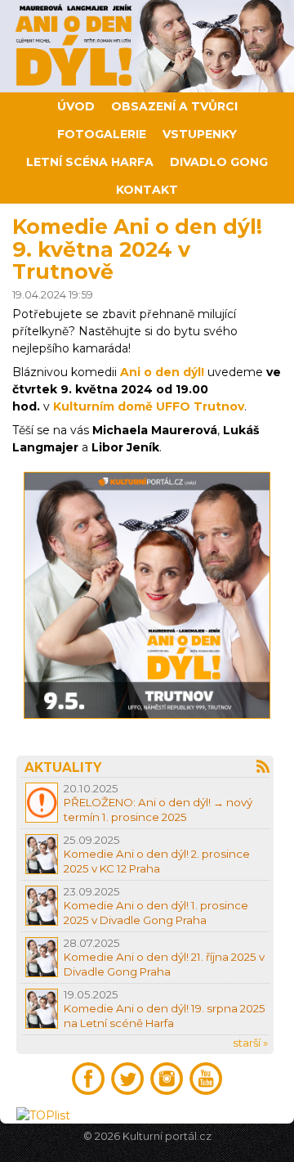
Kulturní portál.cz (167, 1136)
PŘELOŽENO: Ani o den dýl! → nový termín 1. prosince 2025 (158, 809)
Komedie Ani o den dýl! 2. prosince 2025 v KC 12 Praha (157, 860)
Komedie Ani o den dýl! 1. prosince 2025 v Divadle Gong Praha (156, 912)
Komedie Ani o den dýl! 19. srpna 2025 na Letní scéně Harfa (164, 1015)
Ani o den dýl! (162, 372)
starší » (250, 1042)
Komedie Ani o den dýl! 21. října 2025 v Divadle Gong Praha (164, 963)
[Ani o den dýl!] (147, 46)
